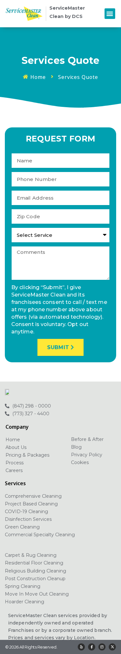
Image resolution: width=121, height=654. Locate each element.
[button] (110, 13)
